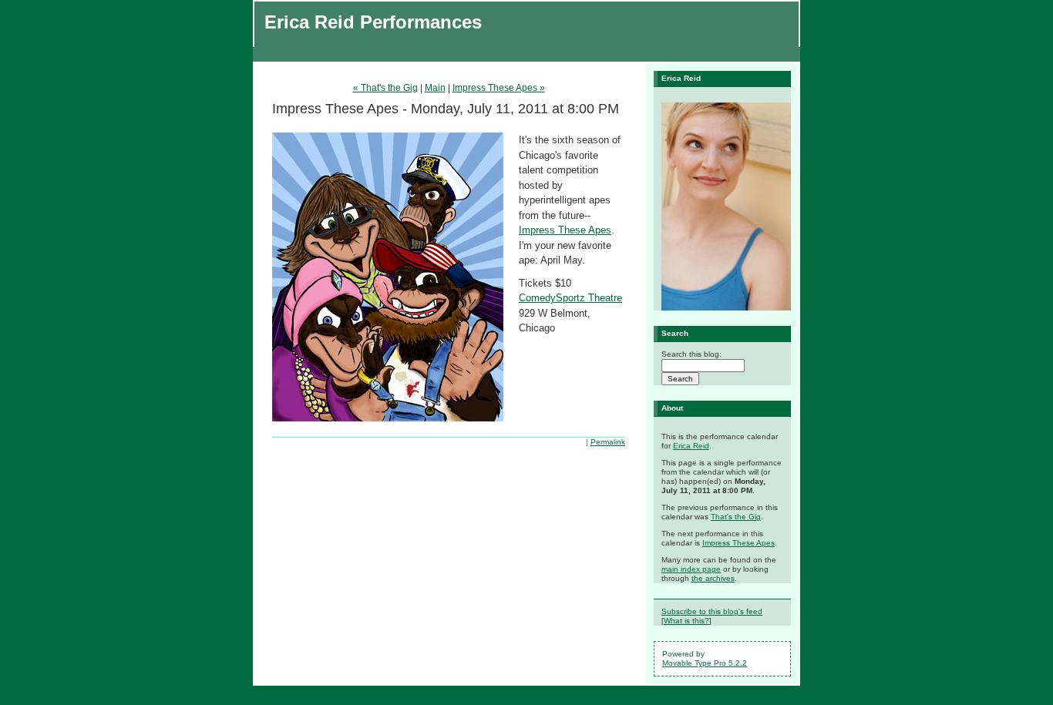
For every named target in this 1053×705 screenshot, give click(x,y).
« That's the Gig (385, 87)
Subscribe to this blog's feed (711, 611)
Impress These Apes (565, 230)
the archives (713, 578)
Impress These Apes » (498, 87)
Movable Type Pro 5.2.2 (704, 663)
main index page (691, 569)
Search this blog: (691, 354)
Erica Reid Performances (373, 22)
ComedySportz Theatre (570, 298)
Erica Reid (691, 445)
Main (435, 87)
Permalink (607, 442)
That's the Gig (736, 516)
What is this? (686, 620)
